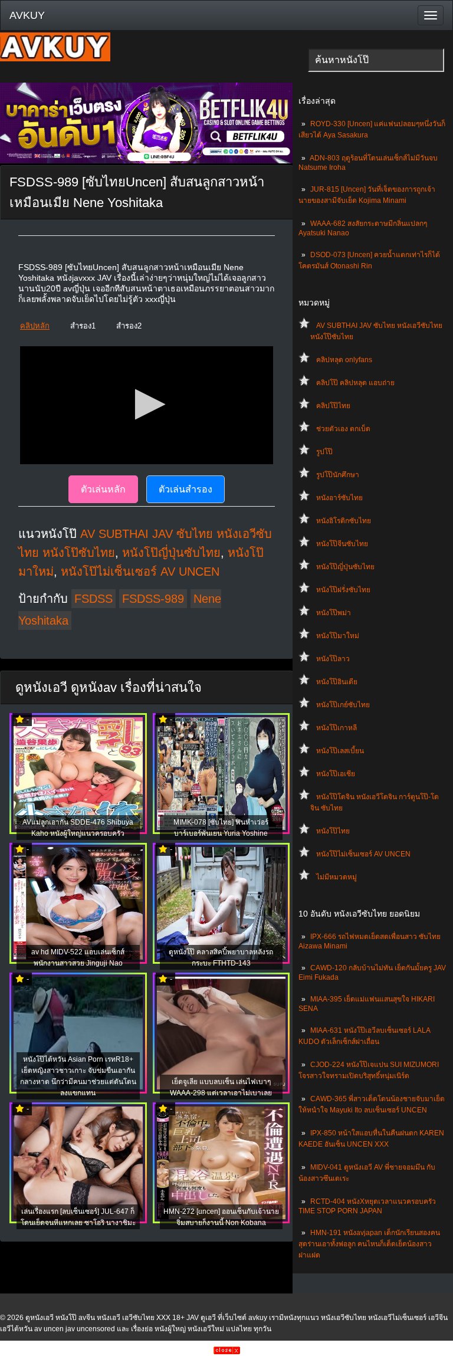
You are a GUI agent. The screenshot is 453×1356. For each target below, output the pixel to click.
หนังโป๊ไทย (333, 831)
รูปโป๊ (324, 452)
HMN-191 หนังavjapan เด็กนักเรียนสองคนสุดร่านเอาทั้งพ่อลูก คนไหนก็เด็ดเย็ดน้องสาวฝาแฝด (369, 1244)
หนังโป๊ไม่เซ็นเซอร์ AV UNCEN (363, 854)
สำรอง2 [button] (129, 325)
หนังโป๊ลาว (333, 659)
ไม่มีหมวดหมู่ (336, 877)
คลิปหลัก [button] (35, 325)
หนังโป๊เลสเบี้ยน (340, 751)
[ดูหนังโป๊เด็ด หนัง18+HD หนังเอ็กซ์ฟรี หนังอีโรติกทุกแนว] (55, 59)
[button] (146, 404)
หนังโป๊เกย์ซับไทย (343, 705)
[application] (146, 405)
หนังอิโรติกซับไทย (343, 521)
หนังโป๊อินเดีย (336, 682)
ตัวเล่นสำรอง (185, 489)
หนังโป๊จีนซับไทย (342, 544)
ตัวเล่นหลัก (103, 489)
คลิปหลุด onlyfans (344, 360)
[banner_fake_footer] (227, 1352)
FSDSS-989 (153, 598)
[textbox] (376, 60)
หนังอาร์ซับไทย (339, 498)
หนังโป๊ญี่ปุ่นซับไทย (345, 567)
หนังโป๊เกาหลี (336, 728)
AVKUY (27, 15)
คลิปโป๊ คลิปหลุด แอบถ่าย (355, 383)
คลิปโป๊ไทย (333, 406)
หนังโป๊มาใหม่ (337, 636)
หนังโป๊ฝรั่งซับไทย (343, 590)
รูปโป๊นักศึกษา (337, 475)
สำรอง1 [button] (83, 325)
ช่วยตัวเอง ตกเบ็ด (343, 429)
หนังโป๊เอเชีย (335, 774)
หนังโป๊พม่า (333, 613)
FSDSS (93, 598)
